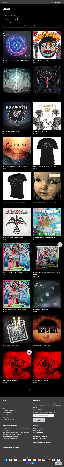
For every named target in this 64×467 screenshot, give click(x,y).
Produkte (5, 406)
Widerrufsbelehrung (8, 412)
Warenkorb (58, 2)
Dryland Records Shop (32, 457)
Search (4, 403)
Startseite (4, 15)
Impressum (5, 417)
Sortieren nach (6, 23)
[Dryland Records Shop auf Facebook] (3, 451)
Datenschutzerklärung (9, 410)
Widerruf (5, 414)
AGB (3, 408)
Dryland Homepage (8, 419)
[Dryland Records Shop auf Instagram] (6, 451)
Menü (6, 2)
